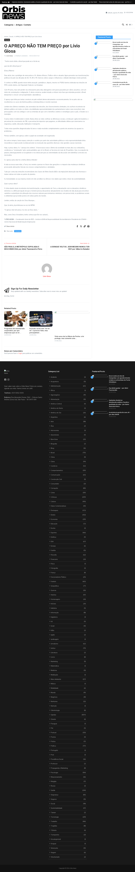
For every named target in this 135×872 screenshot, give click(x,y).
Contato (27, 25)
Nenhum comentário (22, 56)
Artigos (19, 25)
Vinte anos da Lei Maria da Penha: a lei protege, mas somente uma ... (69, 337)
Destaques (18, 231)
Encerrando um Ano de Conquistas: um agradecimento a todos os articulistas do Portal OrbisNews (121, 46)
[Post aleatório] (127, 24)
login (20, 353)
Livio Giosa (9, 56)
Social (11, 36)
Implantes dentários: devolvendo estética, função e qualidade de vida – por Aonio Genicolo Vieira (122, 72)
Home (6, 36)
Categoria (8, 25)
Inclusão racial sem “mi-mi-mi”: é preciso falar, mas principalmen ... (39, 331)
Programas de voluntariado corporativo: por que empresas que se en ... (14, 331)
